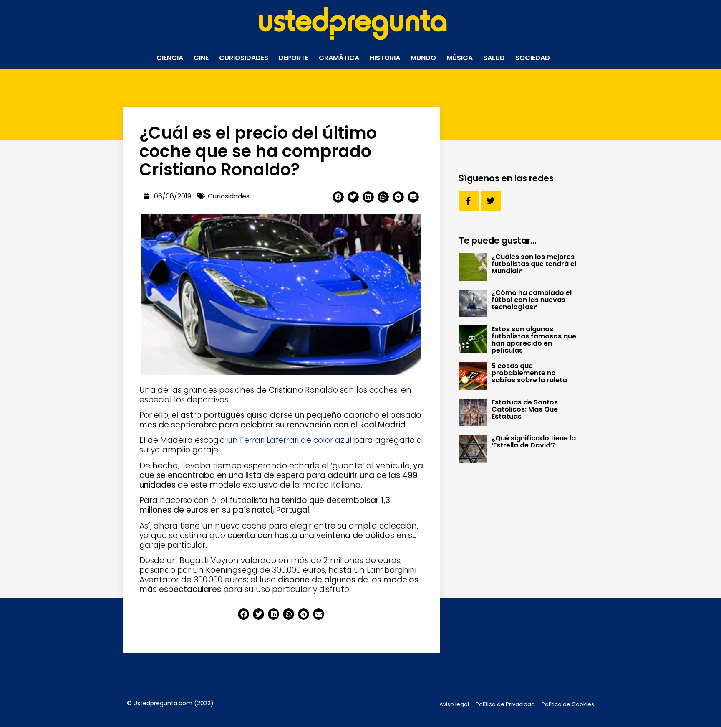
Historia (385, 58)
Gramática (339, 58)
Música (459, 58)
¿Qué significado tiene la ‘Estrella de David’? (534, 441)
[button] (338, 197)
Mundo (423, 58)
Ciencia (169, 58)
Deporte (293, 58)
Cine (201, 58)
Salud (494, 58)
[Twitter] (491, 201)
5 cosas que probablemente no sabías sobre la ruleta (529, 373)
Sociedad (532, 58)
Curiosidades (243, 58)
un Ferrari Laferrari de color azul (289, 440)
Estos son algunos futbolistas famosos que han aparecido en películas (534, 339)
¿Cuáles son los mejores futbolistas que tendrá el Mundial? (534, 264)
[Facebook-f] (469, 201)
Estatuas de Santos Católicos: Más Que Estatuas (525, 409)
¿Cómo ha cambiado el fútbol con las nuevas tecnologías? (532, 300)
